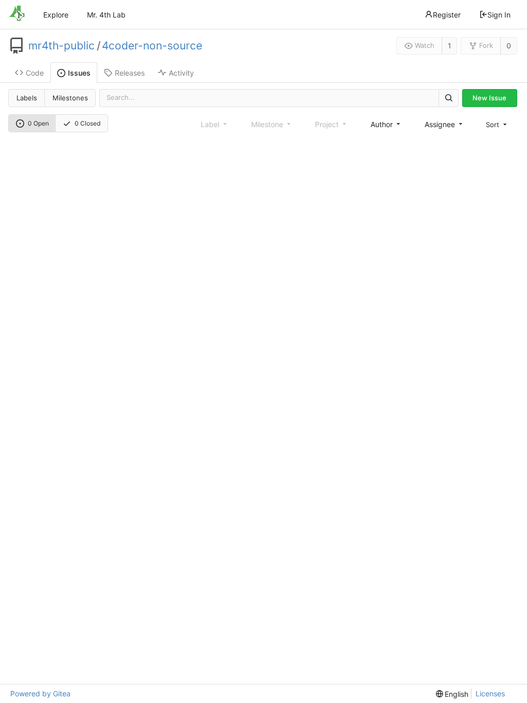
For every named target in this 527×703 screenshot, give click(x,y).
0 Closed (87, 123)
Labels (26, 98)
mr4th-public (61, 46)
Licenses (490, 693)
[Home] (17, 14)
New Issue (489, 98)
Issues (79, 72)
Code (35, 72)
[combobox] (386, 124)
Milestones (70, 98)
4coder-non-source (152, 46)
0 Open (38, 123)
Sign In (499, 14)
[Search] (448, 98)
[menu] (497, 124)
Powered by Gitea (40, 693)
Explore (55, 14)
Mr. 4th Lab (106, 14)
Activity (181, 72)
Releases (130, 72)
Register (447, 14)
